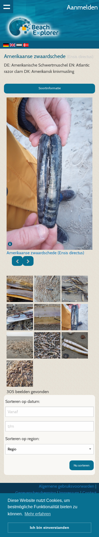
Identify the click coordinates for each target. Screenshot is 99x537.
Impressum (69, 492)
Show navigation (6, 6)
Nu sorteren (81, 465)
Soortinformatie (50, 88)
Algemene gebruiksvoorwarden (66, 486)
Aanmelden (82, 7)
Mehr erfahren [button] (38, 514)
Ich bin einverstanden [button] (49, 527)
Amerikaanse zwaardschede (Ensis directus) (45, 252)
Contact (89, 492)
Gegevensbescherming (35, 492)
